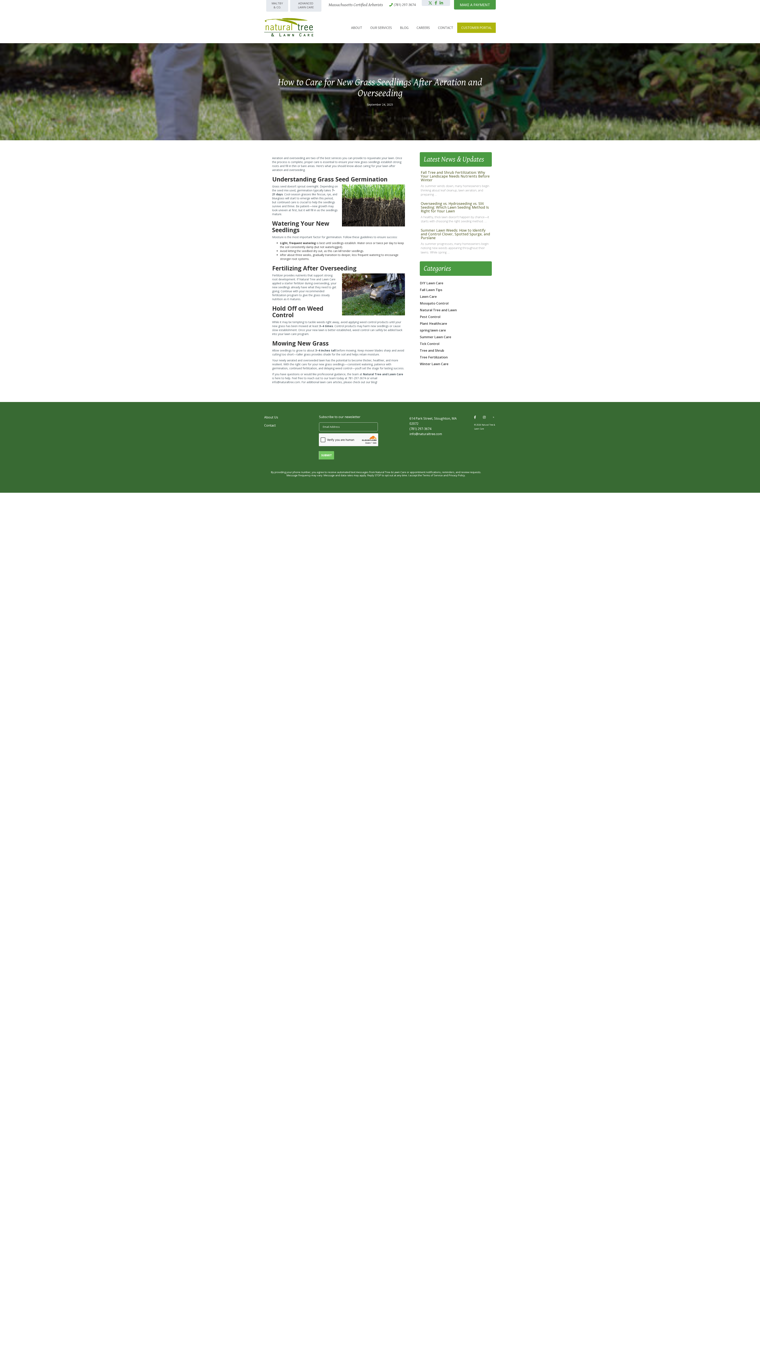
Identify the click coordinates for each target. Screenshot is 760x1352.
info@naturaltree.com (286, 382)
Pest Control (430, 316)
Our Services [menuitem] (381, 28)
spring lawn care (433, 330)
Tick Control (429, 343)
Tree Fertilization (434, 357)
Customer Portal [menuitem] (476, 28)
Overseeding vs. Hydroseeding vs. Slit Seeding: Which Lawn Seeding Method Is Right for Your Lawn (455, 207)
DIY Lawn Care (431, 283)
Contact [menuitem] (445, 28)
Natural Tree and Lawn (438, 310)
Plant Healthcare (433, 323)
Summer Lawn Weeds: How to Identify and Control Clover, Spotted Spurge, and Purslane (455, 234)
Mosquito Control (434, 303)
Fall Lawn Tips (431, 289)
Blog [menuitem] (404, 28)
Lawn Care (428, 296)
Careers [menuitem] (423, 28)
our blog (371, 382)
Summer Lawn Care (435, 337)
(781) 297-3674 (420, 429)
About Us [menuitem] (271, 417)
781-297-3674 (357, 378)
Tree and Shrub (432, 350)
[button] (430, 3)
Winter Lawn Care (434, 364)
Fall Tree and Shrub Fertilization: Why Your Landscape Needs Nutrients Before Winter (455, 176)
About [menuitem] (356, 28)
